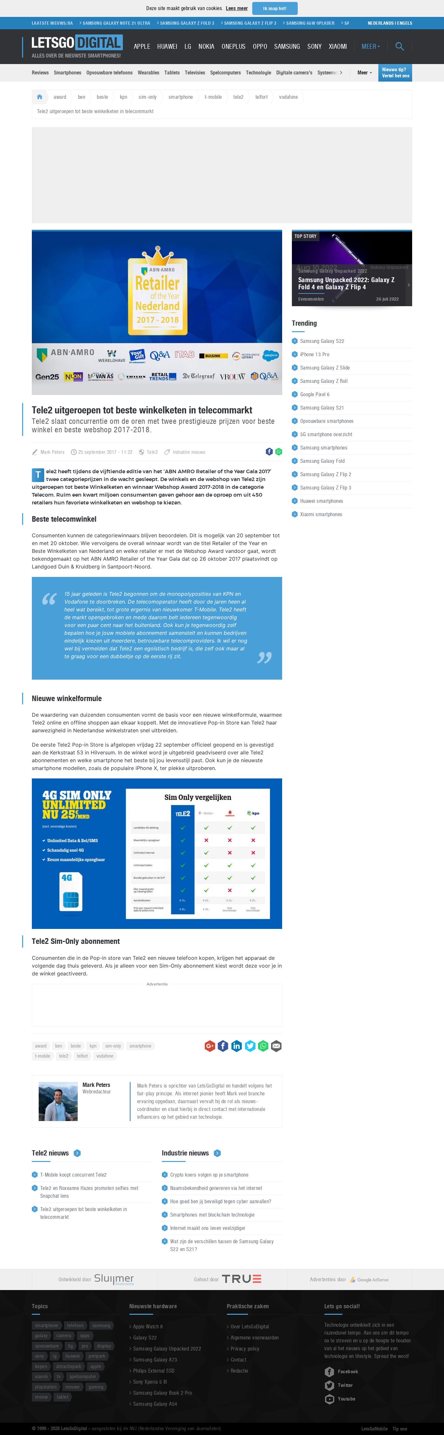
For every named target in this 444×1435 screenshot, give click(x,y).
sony (39, 1356)
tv (58, 1376)
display (104, 1346)
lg (55, 1356)
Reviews (40, 73)
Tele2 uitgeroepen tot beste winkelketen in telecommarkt (83, 1213)
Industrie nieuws (189, 452)
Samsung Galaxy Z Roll (323, 381)
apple (95, 1366)
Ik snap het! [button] (274, 8)
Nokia (206, 46)
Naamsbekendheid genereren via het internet (216, 1188)
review (41, 1397)
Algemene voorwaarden (255, 1338)
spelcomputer (83, 1376)
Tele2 (152, 452)
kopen (41, 1366)
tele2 (238, 97)
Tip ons (400, 1429)
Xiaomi (338, 46)
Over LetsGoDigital (250, 1327)
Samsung (287, 46)
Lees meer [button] (237, 8)
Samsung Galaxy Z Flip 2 (325, 474)
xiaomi (41, 1376)
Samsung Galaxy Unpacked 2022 (167, 1349)
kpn (123, 97)
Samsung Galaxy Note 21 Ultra (80, 23)
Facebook (348, 1372)
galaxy (41, 1335)
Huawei (167, 46)
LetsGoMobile (374, 1429)
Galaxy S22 (145, 1338)
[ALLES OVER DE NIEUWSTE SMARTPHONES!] (77, 42)
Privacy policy (245, 1349)
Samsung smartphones (323, 448)
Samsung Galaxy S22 (322, 341)
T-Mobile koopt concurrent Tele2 (73, 1175)
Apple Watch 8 (148, 1327)
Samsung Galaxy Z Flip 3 (215, 23)
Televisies (195, 73)
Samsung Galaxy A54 (155, 1404)
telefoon (75, 1325)
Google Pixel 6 (315, 394)
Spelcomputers (225, 73)
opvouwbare (47, 1346)
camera (64, 1335)
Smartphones (67, 73)
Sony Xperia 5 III (150, 1382)
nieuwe (73, 1386)
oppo (85, 1335)
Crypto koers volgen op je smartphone (209, 1175)
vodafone (288, 97)
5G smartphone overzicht (326, 434)
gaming (96, 1386)
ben (81, 97)
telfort (261, 97)
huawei (73, 1356)
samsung (101, 1325)
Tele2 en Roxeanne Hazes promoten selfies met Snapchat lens (89, 1192)
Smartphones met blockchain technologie (212, 1215)
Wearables (148, 73)
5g (70, 1346)
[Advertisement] (222, 174)
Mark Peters (52, 452)
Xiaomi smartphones (321, 514)
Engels (404, 23)
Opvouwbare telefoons (109, 73)
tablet (62, 1397)
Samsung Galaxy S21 (322, 408)
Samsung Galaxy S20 (331, 23)
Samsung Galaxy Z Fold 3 (151, 23)
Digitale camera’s (294, 73)
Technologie (258, 73)
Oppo (260, 46)
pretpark (97, 1356)
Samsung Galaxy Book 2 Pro (162, 1393)
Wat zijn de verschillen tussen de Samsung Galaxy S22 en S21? (222, 1245)
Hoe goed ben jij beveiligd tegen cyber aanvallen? (220, 1201)
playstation (46, 1386)
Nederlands (381, 23)
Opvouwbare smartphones (327, 421)
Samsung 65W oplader (275, 23)
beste (102, 97)
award (60, 97)
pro (85, 1346)
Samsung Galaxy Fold (322, 461)
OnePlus (233, 46)
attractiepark (68, 1366)
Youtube (346, 1399)
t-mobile (213, 97)
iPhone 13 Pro (314, 354)
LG (188, 46)
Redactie (239, 1371)
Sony (314, 46)
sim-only (148, 97)
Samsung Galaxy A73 (155, 1360)
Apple (142, 46)
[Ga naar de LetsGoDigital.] (39, 97)
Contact (238, 1360)
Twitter (345, 1385)
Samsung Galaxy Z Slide (325, 368)
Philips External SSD (154, 1371)
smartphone (181, 97)
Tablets (172, 73)
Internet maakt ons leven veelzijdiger (208, 1228)
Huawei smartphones (322, 501)
